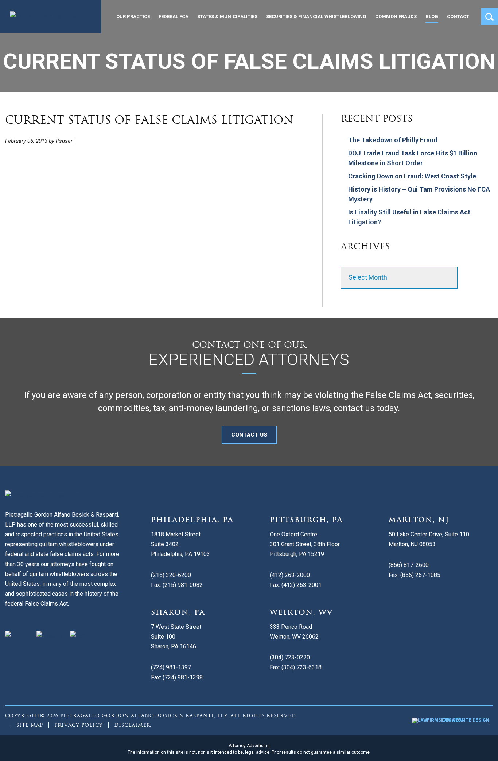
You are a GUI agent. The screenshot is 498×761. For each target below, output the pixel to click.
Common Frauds (396, 16)
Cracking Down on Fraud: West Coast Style (412, 176)
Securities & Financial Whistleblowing (316, 16)
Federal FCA (173, 16)
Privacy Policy (78, 725)
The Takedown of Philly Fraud (392, 140)
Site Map (29, 725)
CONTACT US (249, 434)
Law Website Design (465, 720)
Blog (431, 16)
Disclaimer (132, 725)
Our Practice (133, 16)
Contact (458, 16)
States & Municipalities (227, 16)
